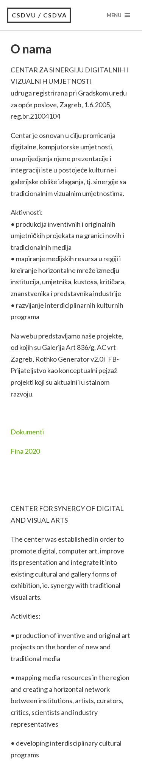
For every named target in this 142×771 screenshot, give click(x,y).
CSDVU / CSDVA (39, 15)
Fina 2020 (25, 451)
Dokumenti (27, 432)
